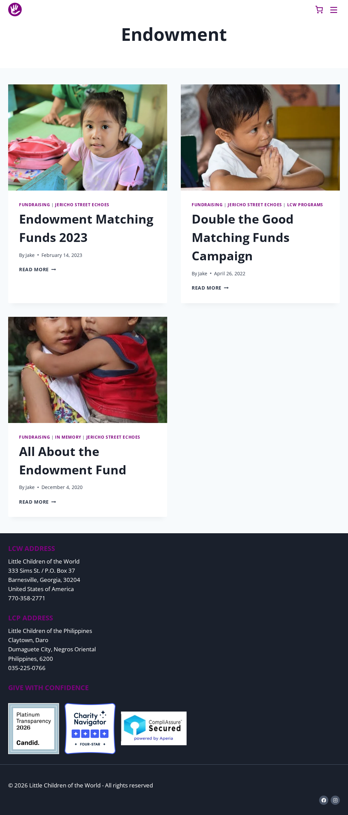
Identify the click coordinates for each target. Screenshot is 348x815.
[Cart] (319, 9)
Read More (37, 269)
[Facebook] (323, 800)
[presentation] (87, 137)
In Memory (68, 437)
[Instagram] (335, 800)
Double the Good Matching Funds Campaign (243, 237)
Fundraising (34, 204)
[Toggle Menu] (334, 9)
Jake (30, 255)
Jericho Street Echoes (82, 204)
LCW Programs (305, 204)
